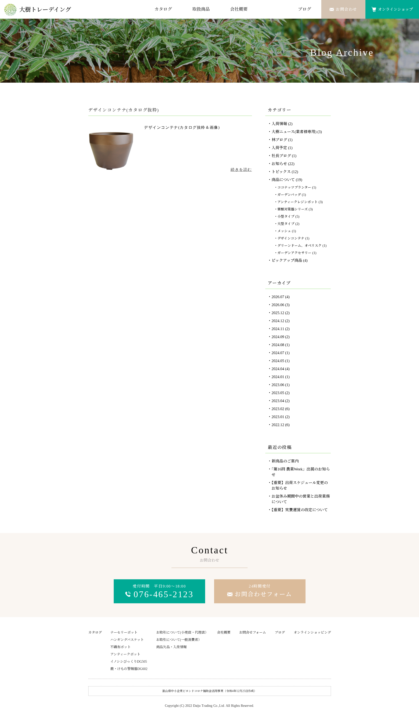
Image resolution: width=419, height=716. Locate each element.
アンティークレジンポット (297, 202)
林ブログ (279, 140)
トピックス (281, 172)
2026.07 (278, 297)
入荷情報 (279, 124)
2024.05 (278, 361)
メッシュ (284, 231)
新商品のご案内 (285, 461)
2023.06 (278, 385)
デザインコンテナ (290, 238)
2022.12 (278, 425)
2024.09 (278, 337)
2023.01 (278, 417)
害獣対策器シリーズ (292, 209)
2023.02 (278, 409)
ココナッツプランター (294, 187)
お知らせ (279, 164)
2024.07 (278, 353)
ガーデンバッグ (289, 195)
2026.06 (278, 305)
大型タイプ (285, 224)
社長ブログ (281, 156)
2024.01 (278, 377)
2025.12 (278, 313)
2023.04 (278, 401)
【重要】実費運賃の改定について (300, 510)
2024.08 (278, 345)
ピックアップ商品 (287, 260)
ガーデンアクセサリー (294, 253)
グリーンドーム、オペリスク (299, 245)
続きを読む (241, 169)
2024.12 (278, 321)
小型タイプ (285, 216)
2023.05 (278, 393)
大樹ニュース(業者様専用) (294, 132)
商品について (283, 180)
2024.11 (278, 329)
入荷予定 (279, 148)
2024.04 (278, 369)
